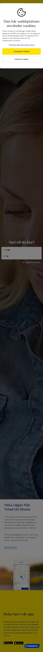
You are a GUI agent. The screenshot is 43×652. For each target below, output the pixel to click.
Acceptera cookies (21, 51)
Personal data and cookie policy (21, 45)
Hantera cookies (21, 59)
